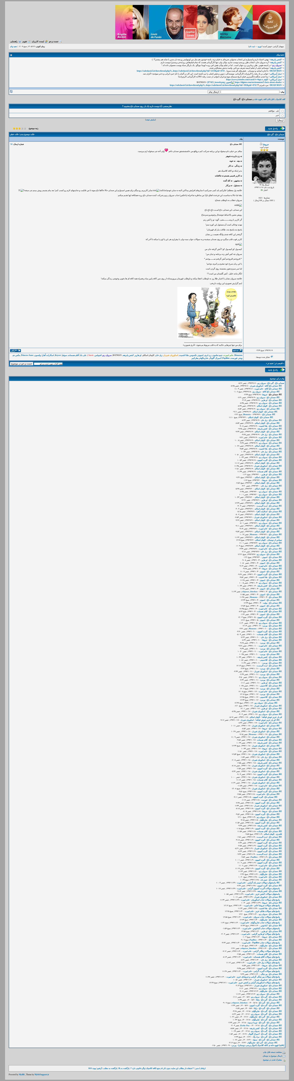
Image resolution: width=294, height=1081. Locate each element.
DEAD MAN (275, 71)
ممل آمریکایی (275, 74)
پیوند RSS (92, 1068)
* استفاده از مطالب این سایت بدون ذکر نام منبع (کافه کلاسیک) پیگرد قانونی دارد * (162, 1068)
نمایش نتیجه (150, 120)
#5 (11, 144)
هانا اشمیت (184, 355)
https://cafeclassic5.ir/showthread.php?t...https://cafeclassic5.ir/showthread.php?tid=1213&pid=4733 (181, 71)
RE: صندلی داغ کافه (273, 386)
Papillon (226, 358)
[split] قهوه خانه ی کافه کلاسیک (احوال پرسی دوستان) (261, 1045)
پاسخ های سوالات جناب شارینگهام (265, 922)
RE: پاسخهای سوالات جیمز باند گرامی (263, 882)
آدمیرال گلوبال (215, 358)
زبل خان (158, 355)
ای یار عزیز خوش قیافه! (272, 717)
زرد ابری (207, 355)
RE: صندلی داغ (273, 397)
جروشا (266, 144)
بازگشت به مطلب (110, 1068)
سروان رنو (262, 383)
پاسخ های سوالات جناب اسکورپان (265, 900)
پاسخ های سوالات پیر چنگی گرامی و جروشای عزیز (258, 977)
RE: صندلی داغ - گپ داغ (271, 997)
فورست (234, 358)
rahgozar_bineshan (249, 591)
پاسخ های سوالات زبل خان (268, 962)
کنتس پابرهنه (275, 59)
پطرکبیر (194, 358)
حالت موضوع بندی (27, 134)
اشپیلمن (98, 355)
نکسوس (193, 355)
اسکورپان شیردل (256, 386)
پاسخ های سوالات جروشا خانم (267, 905)
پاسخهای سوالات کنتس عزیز (267, 894)
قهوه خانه (258, 99)
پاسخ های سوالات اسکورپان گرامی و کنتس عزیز (259, 982)
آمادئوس (264, 925)
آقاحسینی (263, 660)
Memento (238, 355)
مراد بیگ (256, 1037)
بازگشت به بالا (123, 1068)
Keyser (58, 355)
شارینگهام (203, 358)
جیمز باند (263, 880)
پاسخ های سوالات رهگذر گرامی (266, 951)
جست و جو (53, 41)
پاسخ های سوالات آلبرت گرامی (267, 971)
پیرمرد (264, 626)
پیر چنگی (263, 974)
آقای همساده (73, 355)
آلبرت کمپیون (262, 460)
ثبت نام (252, 46)
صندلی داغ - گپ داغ (275, 383)
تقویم (24, 41)
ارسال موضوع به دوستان (272, 1056)
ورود (259, 46)
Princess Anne (27, 355)
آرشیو (99, 1068)
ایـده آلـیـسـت (262, 506)
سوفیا (64, 355)
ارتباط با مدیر (200, 1068)
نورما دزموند (252, 1023)
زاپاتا (257, 1000)
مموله (255, 1040)
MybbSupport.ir (42, 1074)
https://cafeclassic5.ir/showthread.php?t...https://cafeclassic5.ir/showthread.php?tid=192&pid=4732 (213, 85)
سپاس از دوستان (274, 540)
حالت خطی (14, 134)
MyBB (21, 1074)
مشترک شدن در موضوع (272, 1060)
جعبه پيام (13, 46)
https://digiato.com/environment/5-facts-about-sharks (258, 82)
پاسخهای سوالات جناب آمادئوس (266, 928)
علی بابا (83, 355)
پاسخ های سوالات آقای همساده (267, 957)
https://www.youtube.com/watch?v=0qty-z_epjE (247, 79)
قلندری (279, 834)
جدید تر (270, 363)
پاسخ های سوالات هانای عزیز (267, 911)
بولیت (265, 603)
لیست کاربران (38, 41)
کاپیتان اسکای (262, 406)
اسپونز (200, 355)
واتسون (37, 355)
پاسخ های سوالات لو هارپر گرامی (266, 934)
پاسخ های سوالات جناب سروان (267, 917)
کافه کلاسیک (280, 99)
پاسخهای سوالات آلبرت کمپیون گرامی (263, 888)
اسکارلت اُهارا (48, 355)
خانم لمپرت (258, 389)
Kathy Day (245, 1025)
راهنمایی (14, 41)
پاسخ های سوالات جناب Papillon (266, 942)
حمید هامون (217, 355)
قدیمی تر (279, 363)
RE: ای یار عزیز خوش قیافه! (267, 720)
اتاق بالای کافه (268, 99)
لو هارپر (138, 355)
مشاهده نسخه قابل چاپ (272, 1052)
